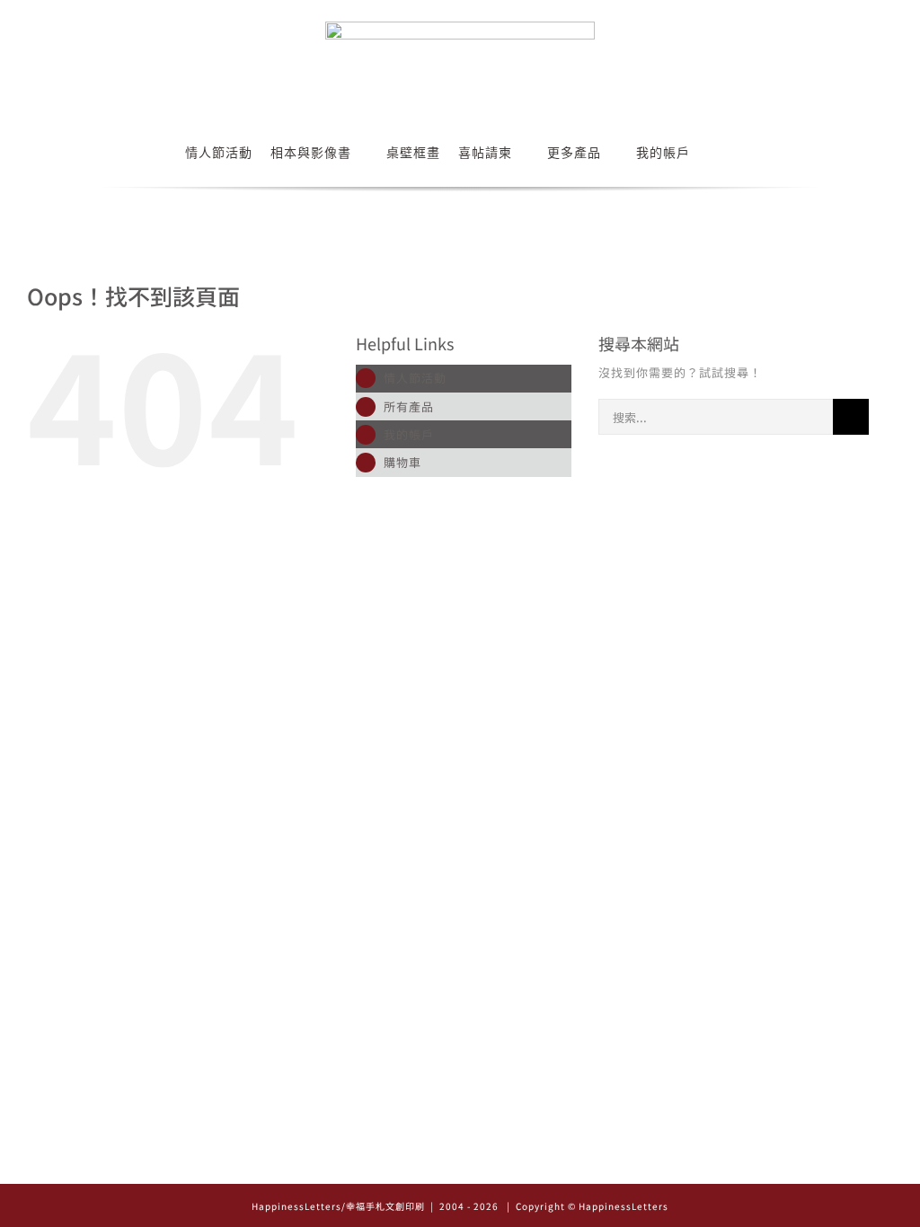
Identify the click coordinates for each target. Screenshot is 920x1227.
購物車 (402, 462)
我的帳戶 (409, 434)
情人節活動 (415, 377)
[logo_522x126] (460, 27)
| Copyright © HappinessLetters (586, 1206)
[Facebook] (460, 1164)
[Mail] (485, 1164)
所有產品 (409, 406)
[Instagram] (435, 1164)
